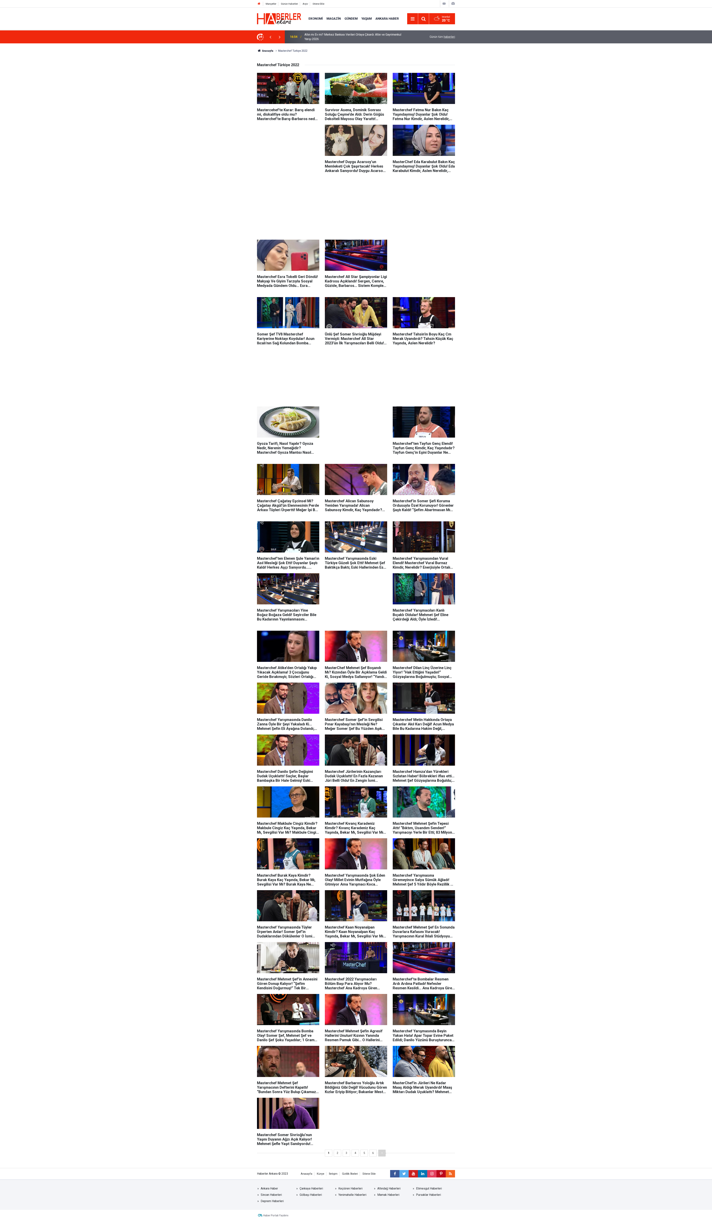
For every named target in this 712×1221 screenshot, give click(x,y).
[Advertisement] (288, 151)
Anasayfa (267, 50)
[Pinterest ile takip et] (441, 1173)
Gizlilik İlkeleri (350, 1173)
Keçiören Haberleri (350, 1188)
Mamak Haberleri (388, 1195)
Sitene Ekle (318, 3)
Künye (320, 1173)
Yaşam (366, 18)
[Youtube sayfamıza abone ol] (413, 1173)
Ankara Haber (387, 18)
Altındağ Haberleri (388, 1188)
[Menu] (412, 18)
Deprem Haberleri (272, 1201)
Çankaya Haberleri (311, 1188)
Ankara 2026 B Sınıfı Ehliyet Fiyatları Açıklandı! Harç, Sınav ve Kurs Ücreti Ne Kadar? (353, 37)
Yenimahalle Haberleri (352, 1195)
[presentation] (270, 37)
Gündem (351, 18)
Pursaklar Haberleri (428, 1195)
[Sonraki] (381, 1153)
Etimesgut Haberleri (429, 1188)
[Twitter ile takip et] (404, 1173)
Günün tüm (442, 37)
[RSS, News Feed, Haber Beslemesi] (450, 1173)
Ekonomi (316, 18)
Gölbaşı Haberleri (311, 1195)
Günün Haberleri (289, 3)
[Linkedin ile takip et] (422, 1173)
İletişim (333, 1173)
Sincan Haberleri (271, 1195)
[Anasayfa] (259, 3)
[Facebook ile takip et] (394, 1173)
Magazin (334, 18)
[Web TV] (444, 3)
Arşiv (305, 3)
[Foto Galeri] (453, 3)
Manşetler (271, 3)
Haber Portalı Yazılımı (275, 1215)
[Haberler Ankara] (279, 18)
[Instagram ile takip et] (431, 1173)
